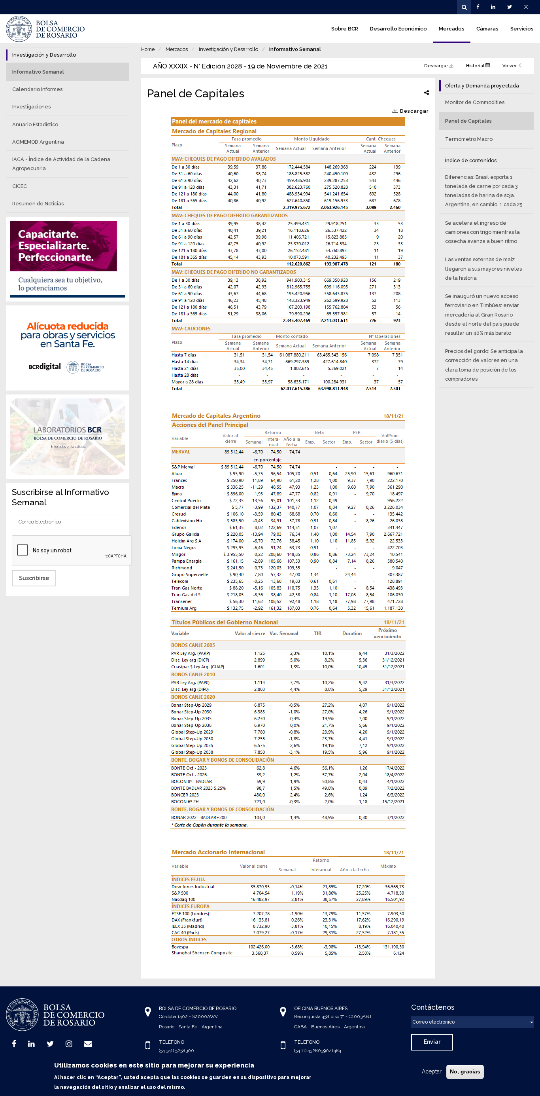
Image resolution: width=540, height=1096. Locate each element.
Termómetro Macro (469, 139)
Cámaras (487, 29)
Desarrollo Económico (398, 29)
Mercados (451, 29)
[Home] (45, 29)
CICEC (19, 186)
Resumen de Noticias (38, 204)
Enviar (432, 1042)
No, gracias (465, 1071)
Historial (475, 65)
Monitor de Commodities (474, 102)
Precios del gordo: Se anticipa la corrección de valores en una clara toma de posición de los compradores (484, 365)
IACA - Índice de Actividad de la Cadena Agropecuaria (61, 163)
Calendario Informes (37, 89)
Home (148, 49)
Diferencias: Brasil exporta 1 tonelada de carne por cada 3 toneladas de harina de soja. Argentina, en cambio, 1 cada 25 (483, 191)
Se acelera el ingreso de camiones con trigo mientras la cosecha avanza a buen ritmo (482, 232)
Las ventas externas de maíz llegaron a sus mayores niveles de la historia (483, 268)
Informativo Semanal (295, 49)
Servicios (522, 29)
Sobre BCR (344, 29)
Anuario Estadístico (35, 124)
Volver (510, 65)
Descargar (436, 65)
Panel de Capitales (468, 121)
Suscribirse (34, 578)
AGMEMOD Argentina (38, 142)
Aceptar (432, 1071)
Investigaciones (31, 107)
